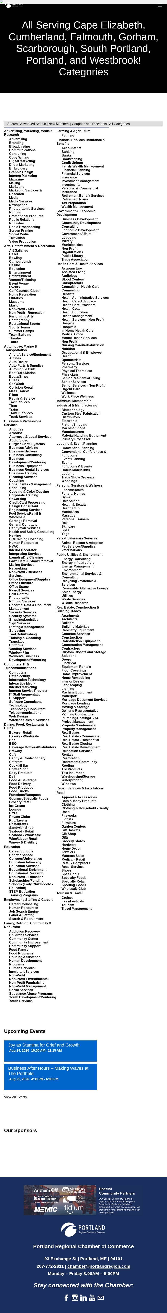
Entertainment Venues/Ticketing (22, 278)
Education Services (24, 866)
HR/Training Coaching (26, 539)
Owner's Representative (80, 710)
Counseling (70, 290)
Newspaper (18, 205)
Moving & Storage (75, 707)
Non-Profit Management (27, 986)
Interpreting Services (25, 553)
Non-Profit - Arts (21, 309)
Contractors (71, 648)
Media (13, 197)
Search (12, 124)
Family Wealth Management (83, 166)
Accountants (71, 148)
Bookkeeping (72, 159)
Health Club (71, 508)
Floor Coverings (74, 670)
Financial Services (76, 173)
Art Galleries (18, 250)
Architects (69, 619)
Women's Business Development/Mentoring (27, 658)
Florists (67, 819)
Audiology (70, 275)
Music (13, 305)
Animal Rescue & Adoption (82, 543)
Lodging (68, 473)
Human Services (22, 968)
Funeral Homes (73, 493)
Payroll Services (21, 590)
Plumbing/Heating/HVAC (80, 718)
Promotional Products (26, 216)
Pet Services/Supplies (78, 546)
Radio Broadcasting (24, 227)
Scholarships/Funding (26, 880)
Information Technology (27, 679)
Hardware (69, 845)
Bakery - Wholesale (24, 736)
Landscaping (72, 685)
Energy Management (77, 566)
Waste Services (73, 599)
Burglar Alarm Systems (27, 444)
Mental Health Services (79, 338)
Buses (14, 380)
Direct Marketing (21, 164)
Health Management (77, 316)
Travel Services (21, 413)
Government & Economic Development (75, 212)
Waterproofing (73, 780)
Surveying (17, 630)
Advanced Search (33, 124)
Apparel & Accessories (79, 797)
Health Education (75, 312)
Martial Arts (70, 512)
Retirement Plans (75, 199)
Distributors (71, 417)
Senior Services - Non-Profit (83, 385)
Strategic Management (26, 627)
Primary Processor (76, 439)
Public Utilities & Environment (79, 554)
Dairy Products (20, 773)
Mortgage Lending (76, 703)
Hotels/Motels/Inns (76, 470)
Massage (68, 515)
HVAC (14, 546)
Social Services (21, 990)
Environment (71, 570)
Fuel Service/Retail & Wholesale (25, 515)
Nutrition (68, 349)
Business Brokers (23, 451)
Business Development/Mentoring (27, 460)
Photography (19, 320)
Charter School (21, 855)
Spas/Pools (70, 874)
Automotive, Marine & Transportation (20, 348)
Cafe (12, 754)
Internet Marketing (23, 175)
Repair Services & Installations (80, 788)
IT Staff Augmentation (26, 694)
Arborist (15, 433)
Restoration (71, 758)
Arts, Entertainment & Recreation (29, 246)
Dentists (68, 294)
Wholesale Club (74, 888)
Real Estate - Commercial (81, 736)
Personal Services (76, 363)
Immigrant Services (24, 971)
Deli (12, 776)
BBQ (12, 743)
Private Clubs (19, 816)
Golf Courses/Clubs (24, 290)
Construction (72, 637)
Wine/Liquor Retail (23, 838)
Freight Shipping (74, 424)
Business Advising (23, 447)
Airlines (15, 358)
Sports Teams (20, 327)
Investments (71, 184)
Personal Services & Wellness (79, 485)
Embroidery (18, 168)
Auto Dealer (18, 362)
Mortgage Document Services (84, 699)
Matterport (69, 696)
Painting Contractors (78, 714)
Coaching (16, 480)
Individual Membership (73, 401)
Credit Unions (72, 162)
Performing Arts (21, 316)
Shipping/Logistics (23, 619)
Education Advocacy (25, 862)
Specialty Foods (74, 877)
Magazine (16, 179)
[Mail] (100, 1298)
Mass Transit (19, 391)
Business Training (23, 473)
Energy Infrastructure (78, 562)
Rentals (67, 754)
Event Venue (19, 283)
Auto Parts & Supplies (26, 365)
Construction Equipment (81, 641)
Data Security (19, 676)
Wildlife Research (75, 603)
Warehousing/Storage (78, 776)
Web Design (18, 716)
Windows (69, 784)
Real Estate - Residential (80, 740)
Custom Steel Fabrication (81, 413)
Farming (68, 135)
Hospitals (69, 327)
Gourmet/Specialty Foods (28, 798)
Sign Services (20, 623)
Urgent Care (71, 389)
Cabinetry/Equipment (78, 630)
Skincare (68, 526)
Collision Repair (21, 387)
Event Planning (73, 459)
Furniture (69, 823)
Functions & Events (77, 466)
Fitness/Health (73, 490)
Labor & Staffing (21, 915)
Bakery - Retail (20, 732)
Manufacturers (73, 432)
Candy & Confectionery (27, 758)
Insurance (69, 177)
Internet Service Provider (28, 690)
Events (14, 287)
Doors (66, 659)
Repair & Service (22, 398)
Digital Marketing (22, 161)
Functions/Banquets (25, 795)
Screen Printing (21, 230)
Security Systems (22, 616)
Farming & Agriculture (73, 131)
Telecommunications (25, 712)
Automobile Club (22, 369)
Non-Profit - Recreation (27, 312)
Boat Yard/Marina (22, 373)
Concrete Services (76, 634)
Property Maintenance (79, 725)
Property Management (79, 729)
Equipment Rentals (76, 666)
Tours (13, 342)
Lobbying (69, 237)
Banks (66, 155)
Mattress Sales (73, 856)
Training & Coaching (25, 638)
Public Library (72, 256)
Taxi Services (19, 402)
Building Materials (75, 626)
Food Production (22, 787)
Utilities (67, 595)
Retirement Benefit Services (83, 195)
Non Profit (69, 341)
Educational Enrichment (27, 869)
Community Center (23, 938)
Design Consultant (23, 506)
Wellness (69, 393)
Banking (68, 151)
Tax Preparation (74, 203)
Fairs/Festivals (73, 901)
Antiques (16, 429)
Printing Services (22, 601)
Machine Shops (74, 428)
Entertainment (20, 272)
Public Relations (21, 219)
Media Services (21, 201)
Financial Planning (76, 170)
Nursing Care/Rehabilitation (83, 345)
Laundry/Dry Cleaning (26, 557)
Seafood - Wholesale (25, 835)
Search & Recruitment (26, 919)
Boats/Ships (18, 376)
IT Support (17, 698)
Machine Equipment (77, 692)
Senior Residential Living (81, 378)
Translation (17, 641)
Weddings (69, 481)
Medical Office (72, 334)
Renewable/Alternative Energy (85, 588)
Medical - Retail (73, 859)
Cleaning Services (23, 477)
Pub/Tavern (18, 820)
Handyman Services (24, 528)
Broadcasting (19, 146)
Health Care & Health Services (79, 264)
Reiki (65, 523)
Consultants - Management (30, 484)
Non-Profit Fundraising (27, 982)
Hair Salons (70, 501)
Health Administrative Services (85, 297)
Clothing (68, 804)
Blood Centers (73, 279)
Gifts (65, 837)
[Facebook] (66, 1298)
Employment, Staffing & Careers (29, 899)
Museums (16, 301)
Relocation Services (77, 751)
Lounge (15, 809)
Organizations (72, 252)
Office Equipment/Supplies (29, 579)
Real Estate (70, 732)
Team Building (20, 334)
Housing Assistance (24, 957)
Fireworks (69, 815)
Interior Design (73, 681)
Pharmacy (69, 367)
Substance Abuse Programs (31, 993)
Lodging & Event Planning (76, 443)
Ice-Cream (17, 806)
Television (17, 238)
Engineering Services (25, 510)
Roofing (68, 765)
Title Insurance (73, 773)
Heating (15, 535)
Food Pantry (18, 949)
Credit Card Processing (27, 502)
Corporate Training (23, 495)
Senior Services (74, 382)
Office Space (19, 586)
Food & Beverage (22, 780)
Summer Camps (21, 331)
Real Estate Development (81, 747)
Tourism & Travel (69, 893)
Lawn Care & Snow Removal (31, 561)
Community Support (25, 946)
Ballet (13, 254)
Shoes (66, 870)
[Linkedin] (83, 1298)
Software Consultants (26, 701)
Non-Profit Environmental (28, 979)
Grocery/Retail (20, 802)
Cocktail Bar (18, 765)
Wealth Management (77, 206)
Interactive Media (22, 683)
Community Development (81, 223)
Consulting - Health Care (80, 286)
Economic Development (80, 230)
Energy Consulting (76, 559)
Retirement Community (79, 762)
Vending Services (22, 649)
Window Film (19, 652)
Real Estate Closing (77, 743)
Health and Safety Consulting (31, 532)
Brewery (15, 751)
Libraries (16, 298)
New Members (58, 124)
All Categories (119, 124)
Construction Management (82, 645)
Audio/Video (18, 440)
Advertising (18, 139)
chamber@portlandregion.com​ (98, 1266)
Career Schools (21, 851)
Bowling (15, 258)
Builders (68, 623)
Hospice (68, 323)
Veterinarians (72, 550)
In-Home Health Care (77, 330)
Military (67, 241)
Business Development (80, 219)
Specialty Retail (73, 881)
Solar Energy (72, 592)
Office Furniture (21, 583)
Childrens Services (23, 935)
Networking (18, 568)
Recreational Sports (24, 323)
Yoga (65, 534)
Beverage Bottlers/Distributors (32, 747)
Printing (15, 212)
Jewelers (68, 852)
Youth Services (21, 1001)
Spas (65, 530)
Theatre (15, 338)
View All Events (15, 1097)
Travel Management (77, 908)
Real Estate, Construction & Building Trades (77, 609)
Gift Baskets (71, 830)
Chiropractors (72, 283)
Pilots (13, 395)
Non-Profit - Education (26, 877)
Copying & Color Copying (29, 491)
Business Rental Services (29, 469)
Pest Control (19, 594)
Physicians (70, 374)
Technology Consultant (27, 709)
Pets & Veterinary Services (76, 538)
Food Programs (21, 953)
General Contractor (24, 524)
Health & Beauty (74, 504)
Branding (16, 143)
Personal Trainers (75, 519)
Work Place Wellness (78, 396)
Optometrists (71, 360)
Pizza (13, 813)
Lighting (68, 688)
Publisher (16, 223)
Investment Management (80, 181)
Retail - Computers (76, 863)
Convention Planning (78, 448)
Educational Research (26, 873)
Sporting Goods (74, 885)
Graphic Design (21, 172)
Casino (14, 265)
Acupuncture (72, 268)
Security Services (22, 612)
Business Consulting (25, 455)
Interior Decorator (22, 550)
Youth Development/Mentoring (32, 997)
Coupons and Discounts (89, 124)
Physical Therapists (77, 371)
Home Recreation (22, 294)
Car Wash (16, 384)
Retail (60, 793)
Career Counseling (23, 904)
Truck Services (20, 416)
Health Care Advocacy (79, 301)
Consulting (17, 153)
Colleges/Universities (25, 858)
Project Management (77, 721)
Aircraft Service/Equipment (30, 354)
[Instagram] (75, 1298)
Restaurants (18, 824)
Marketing (16, 186)
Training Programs (23, 895)
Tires (13, 406)
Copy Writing (19, 157)
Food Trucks (19, 791)
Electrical (69, 663)
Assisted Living (74, 272)
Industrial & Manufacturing (76, 405)
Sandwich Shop (21, 827)
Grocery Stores (73, 841)
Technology (18, 705)
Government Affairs (76, 234)
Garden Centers (74, 826)
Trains (14, 409)
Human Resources (23, 543)
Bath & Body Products (79, 801)
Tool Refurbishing (23, 634)
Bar (12, 740)
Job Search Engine (24, 911)
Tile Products (72, 769)
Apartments (71, 615)
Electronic (69, 421)
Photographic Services (27, 208)
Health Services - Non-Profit (83, 319)
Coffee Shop (19, 769)
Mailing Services (21, 564)
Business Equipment (25, 466)
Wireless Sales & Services (29, 720)
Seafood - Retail (21, 831)
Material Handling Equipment (84, 435)
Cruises (68, 897)
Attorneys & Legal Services (30, 436)
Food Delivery (20, 784)
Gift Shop (69, 834)
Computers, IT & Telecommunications (20, 666)
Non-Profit (17, 975)
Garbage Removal (23, 521)
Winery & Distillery (23, 842)
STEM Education (22, 891)
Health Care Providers (79, 305)
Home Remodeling (76, 677)
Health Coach (72, 308)
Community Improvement (28, 942)
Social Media (19, 234)
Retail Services (73, 866)
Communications (22, 150)
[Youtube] (92, 1298)
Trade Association (75, 259)
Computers (17, 672)
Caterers (15, 762)
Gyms (66, 497)
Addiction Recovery (24, 931)
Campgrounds (20, 261)
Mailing (14, 183)
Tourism (68, 905)
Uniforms (16, 645)
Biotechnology (73, 410)
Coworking (17, 499)
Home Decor (71, 848)
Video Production (22, 241)
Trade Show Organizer (79, 477)
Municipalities (72, 245)
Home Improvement (77, 674)
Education (17, 269)
